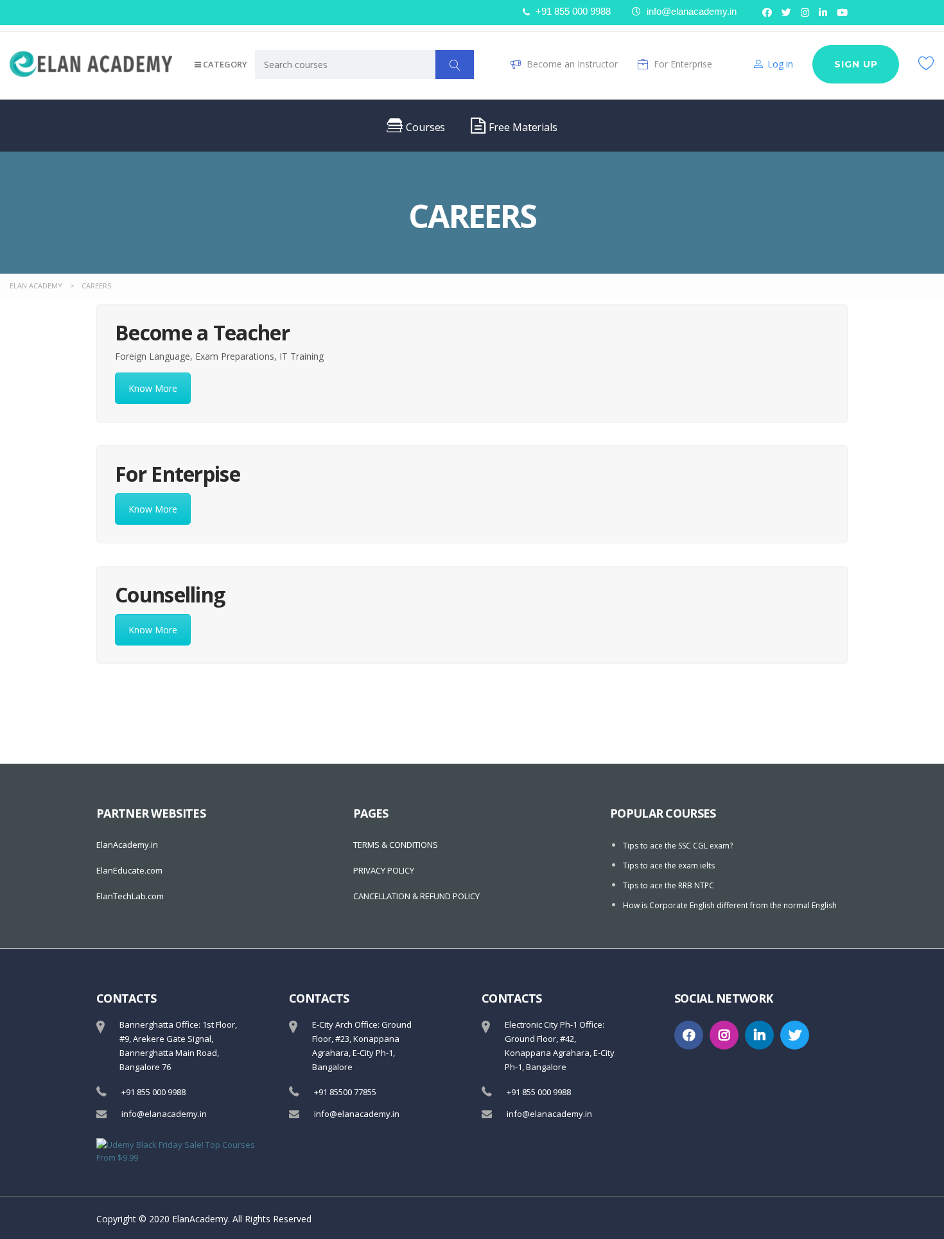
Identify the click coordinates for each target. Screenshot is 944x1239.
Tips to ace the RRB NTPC (668, 885)
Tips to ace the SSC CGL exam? (678, 845)
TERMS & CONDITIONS (395, 844)
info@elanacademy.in (164, 1114)
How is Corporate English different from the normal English (730, 905)
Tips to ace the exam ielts (669, 865)
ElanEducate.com (129, 870)
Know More (152, 388)
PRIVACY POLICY (383, 870)
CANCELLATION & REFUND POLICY (416, 896)
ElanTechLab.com (130, 896)
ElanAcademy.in (127, 844)
